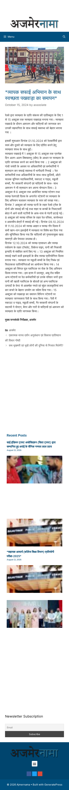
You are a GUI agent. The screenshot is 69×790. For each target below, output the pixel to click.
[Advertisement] (36, 7)
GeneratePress (53, 784)
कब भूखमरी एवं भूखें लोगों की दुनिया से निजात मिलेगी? (36, 345)
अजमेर (12, 330)
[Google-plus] (40, 773)
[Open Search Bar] (64, 37)
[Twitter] (34, 773)
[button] (34, 763)
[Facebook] (29, 773)
